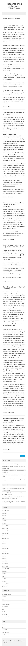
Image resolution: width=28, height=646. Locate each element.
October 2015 (5, 551)
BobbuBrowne (5, 488)
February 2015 (5, 563)
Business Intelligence (6, 601)
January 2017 (5, 528)
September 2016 (5, 538)
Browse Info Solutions (14, 5)
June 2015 (4, 558)
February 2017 (5, 525)
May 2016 (4, 543)
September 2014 (5, 568)
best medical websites (7, 501)
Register (4, 624)
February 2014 (5, 583)
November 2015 (5, 548)
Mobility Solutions (6, 604)
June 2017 (4, 515)
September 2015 (5, 553)
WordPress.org (5, 634)
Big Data (4, 596)
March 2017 (4, 523)
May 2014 (4, 576)
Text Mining (4, 614)
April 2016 (4, 545)
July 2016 (4, 540)
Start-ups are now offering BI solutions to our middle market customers (13, 204)
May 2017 (4, 518)
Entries (4, 629)
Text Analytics (5, 611)
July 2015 (4, 556)
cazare (3, 492)
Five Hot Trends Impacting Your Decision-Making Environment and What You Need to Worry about (13, 27)
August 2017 (4, 513)
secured (3, 496)
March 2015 (4, 561)
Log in (3, 627)
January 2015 (5, 566)
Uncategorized (5, 616)
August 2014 (4, 571)
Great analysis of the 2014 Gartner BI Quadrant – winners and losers (13, 246)
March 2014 (4, 581)
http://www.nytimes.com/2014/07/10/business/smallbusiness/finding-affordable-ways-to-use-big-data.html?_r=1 (14, 233)
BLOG (9, 106)
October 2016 (5, 535)
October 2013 (5, 586)
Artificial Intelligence (6, 594)
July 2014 (4, 573)
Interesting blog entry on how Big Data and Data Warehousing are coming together (13, 420)
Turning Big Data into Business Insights (10, 463)
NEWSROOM (11, 196)
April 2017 (4, 520)
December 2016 (5, 530)
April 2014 (4, 578)
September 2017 (5, 510)
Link (10, 259)
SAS (3, 609)
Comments (5, 632)
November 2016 (5, 533)
